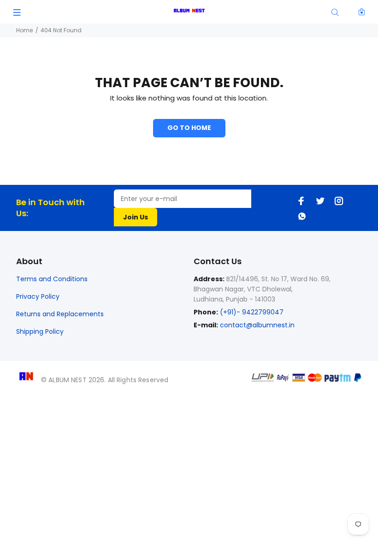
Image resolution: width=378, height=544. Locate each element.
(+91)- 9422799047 (251, 312)
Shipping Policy (40, 331)
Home (24, 30)
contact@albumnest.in (257, 325)
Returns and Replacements (60, 314)
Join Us (135, 217)
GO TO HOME (189, 127)
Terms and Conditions (52, 279)
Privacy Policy (37, 296)
